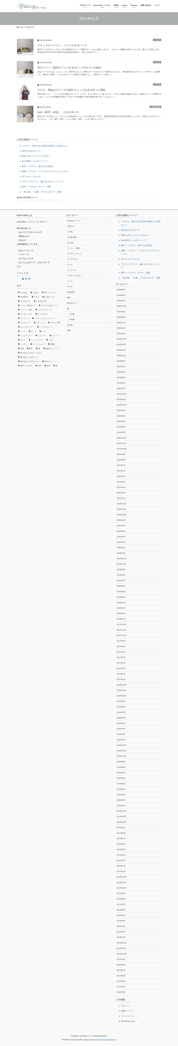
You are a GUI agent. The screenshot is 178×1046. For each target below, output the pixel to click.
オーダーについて (74, 254)
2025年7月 (121, 323)
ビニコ (33, 331)
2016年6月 (121, 718)
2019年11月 (121, 564)
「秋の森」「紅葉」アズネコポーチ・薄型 (42, 192)
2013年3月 (121, 926)
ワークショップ (39, 344)
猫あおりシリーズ (52, 348)
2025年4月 (121, 328)
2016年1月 (121, 740)
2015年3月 (121, 795)
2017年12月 (122, 624)
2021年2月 (121, 493)
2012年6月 (121, 976)
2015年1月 (121, 806)
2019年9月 (121, 570)
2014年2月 (121, 866)
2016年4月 (121, 729)
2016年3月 (121, 734)
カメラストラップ (44, 310)
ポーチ (22, 340)
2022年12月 (122, 394)
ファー (44, 331)
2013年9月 (121, 893)
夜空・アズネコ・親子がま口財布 (37, 166)
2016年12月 (122, 685)
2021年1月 (121, 498)
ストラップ (24, 318)
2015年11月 (121, 751)
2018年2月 (121, 613)
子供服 (71, 319)
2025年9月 (121, 312)
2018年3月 (121, 608)
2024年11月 (121, 344)
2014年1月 (121, 871)
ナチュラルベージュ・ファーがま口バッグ (62, 45)
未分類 (70, 325)
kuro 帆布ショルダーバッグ (34, 161)
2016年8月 (121, 707)
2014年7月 (121, 839)
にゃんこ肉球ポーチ (28, 305)
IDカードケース (50, 293)
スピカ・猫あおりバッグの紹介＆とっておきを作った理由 (71, 89)
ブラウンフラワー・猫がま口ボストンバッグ (43, 181)
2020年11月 (121, 509)
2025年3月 (121, 333)
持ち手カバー (72, 303)
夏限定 (52, 344)
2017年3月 (121, 668)
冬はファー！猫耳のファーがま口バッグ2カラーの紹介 (70, 67)
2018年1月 (121, 619)
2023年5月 (121, 372)
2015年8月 (121, 767)
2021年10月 (122, 449)
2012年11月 (121, 948)
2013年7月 (121, 904)
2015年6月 (121, 778)
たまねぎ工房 (41, 301)
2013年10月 (122, 888)
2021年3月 (121, 487)
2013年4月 (121, 921)
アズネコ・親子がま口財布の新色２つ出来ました (45, 146)
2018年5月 (121, 597)
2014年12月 (122, 811)
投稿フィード (127, 1011)
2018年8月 (121, 592)
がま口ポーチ (25, 301)
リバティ (23, 344)
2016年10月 (122, 696)
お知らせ (70, 226)
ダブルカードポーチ (31, 176)
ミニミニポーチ (37, 340)
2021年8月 (121, 460)
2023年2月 (121, 383)
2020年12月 (122, 504)
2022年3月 (121, 427)
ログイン (125, 1006)
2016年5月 (121, 723)
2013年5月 (121, 915)
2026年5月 (121, 295)
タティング (40, 323)
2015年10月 (122, 756)
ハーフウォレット (46, 327)
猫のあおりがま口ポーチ (29, 361)
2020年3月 (121, 548)
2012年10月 (122, 954)
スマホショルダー (74, 275)
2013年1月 (121, 937)
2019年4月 (121, 575)
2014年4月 (121, 855)
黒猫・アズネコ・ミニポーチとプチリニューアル (45, 171)
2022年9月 (121, 410)
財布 (48, 366)
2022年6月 (121, 421)
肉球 (39, 366)
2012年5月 (121, 981)
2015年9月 (121, 762)
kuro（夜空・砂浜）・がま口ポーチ (58, 112)
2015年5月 (121, 784)
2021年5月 (121, 476)
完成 (22, 348)
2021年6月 (121, 471)
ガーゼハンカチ (26, 314)
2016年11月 (121, 690)
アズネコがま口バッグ (49, 305)
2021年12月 (122, 438)
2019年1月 (121, 580)
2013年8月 (121, 899)
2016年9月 (121, 701)
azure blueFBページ (27, 197)
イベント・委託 (26, 310)
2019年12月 (122, 559)
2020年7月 (121, 526)
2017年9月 (121, 641)
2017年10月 (122, 635)
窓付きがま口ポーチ (31, 151)
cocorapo (23, 293)
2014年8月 (121, 833)
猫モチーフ (49, 361)
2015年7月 (121, 773)
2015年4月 (121, 789)
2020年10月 (122, 515)
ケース (70, 265)
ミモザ (51, 340)
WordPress (74, 1040)
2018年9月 (121, 586)
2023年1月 (121, 388)
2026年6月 (121, 290)
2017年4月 (121, 663)
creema (35, 293)
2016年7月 (121, 712)
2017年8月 (121, 646)
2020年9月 (121, 520)
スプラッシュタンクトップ (44, 318)
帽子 (31, 348)
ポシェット (56, 336)
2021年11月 (121, 443)
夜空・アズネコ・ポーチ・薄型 (36, 187)
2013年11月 (121, 882)
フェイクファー (26, 336)
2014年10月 (122, 822)
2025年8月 (121, 317)
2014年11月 (121, 816)
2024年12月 (122, 339)
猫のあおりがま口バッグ (29, 357)
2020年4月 (121, 542)
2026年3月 (121, 301)
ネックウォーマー (27, 327)
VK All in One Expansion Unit (106, 1040)
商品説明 (70, 292)
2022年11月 (121, 399)
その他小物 (155, 107)
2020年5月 (121, 537)
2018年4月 (121, 602)
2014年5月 (121, 849)
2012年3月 (121, 992)
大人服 (71, 314)
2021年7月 (121, 465)
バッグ (157, 40)
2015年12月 (122, 745)
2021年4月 (121, 482)
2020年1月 (121, 553)
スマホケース (25, 323)
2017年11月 (121, 630)
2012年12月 (122, 943)
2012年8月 (121, 965)
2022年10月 (122, 405)
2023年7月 (121, 366)
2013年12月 (122, 877)
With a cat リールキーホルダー (36, 156)
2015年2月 (121, 800)
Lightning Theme (88, 1040)
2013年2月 (121, 932)
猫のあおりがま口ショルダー (31, 353)
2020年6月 (121, 531)
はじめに (70, 243)
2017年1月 (121, 679)
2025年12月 (122, 306)
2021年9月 (121, 454)
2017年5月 (121, 657)
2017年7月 (121, 652)
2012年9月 (121, 959)
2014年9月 (121, 828)
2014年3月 (121, 860)
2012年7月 (121, 970)
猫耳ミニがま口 (26, 366)
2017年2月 (121, 674)
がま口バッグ (50, 297)
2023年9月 (121, 361)
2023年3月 (121, 377)
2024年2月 (121, 350)
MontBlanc (24, 297)
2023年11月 (121, 356)
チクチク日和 (55, 323)
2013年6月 (121, 910)
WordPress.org (128, 1021)
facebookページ (73, 221)
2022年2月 (121, 432)
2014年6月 (121, 844)
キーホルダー (43, 314)
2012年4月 (121, 987)
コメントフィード (129, 1016)
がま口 (36, 297)
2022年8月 (121, 416)
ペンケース (42, 336)
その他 (70, 232)
